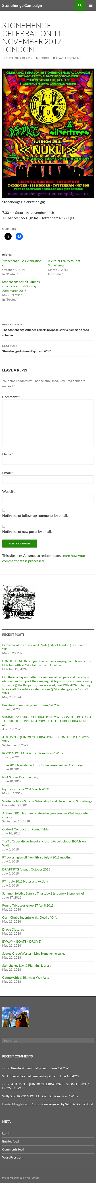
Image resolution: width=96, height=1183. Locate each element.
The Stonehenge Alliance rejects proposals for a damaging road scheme (45, 330)
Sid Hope (8, 1076)
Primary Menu (90, 5)
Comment (11, 397)
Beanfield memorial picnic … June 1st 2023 (31, 705)
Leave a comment (68, 58)
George (44, 58)
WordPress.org (12, 1157)
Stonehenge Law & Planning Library (26, 965)
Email (7, 473)
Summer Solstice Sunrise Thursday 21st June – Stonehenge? (43, 893)
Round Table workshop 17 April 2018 (28, 905)
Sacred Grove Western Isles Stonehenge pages (33, 953)
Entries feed (10, 1141)
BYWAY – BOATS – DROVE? (22, 941)
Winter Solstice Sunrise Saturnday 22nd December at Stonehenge (47, 801)
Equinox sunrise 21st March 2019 (25, 789)
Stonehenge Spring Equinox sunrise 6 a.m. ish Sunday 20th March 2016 (21, 286)
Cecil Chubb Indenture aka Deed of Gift (29, 917)
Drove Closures (13, 929)
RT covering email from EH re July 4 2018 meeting (36, 857)
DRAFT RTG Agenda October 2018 (26, 869)
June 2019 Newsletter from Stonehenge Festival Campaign (42, 765)
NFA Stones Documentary (20, 777)
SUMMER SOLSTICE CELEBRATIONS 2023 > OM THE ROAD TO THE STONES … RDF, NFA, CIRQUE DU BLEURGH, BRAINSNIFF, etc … (46, 721)
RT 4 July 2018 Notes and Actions (25, 881)
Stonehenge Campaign (22, 5)
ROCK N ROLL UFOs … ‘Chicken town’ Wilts (32, 753)
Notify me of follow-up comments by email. (35, 515)
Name (7, 454)
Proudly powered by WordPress (21, 1177)
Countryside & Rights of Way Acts (25, 977)
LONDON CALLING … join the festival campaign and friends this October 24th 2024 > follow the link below (46, 663)
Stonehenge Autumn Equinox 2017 (26, 348)
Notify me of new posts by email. (27, 531)
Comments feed (13, 1149)
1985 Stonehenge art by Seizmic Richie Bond (62, 1104)
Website (8, 491)
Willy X (7, 1096)
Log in (6, 1133)
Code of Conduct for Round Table (25, 829)
